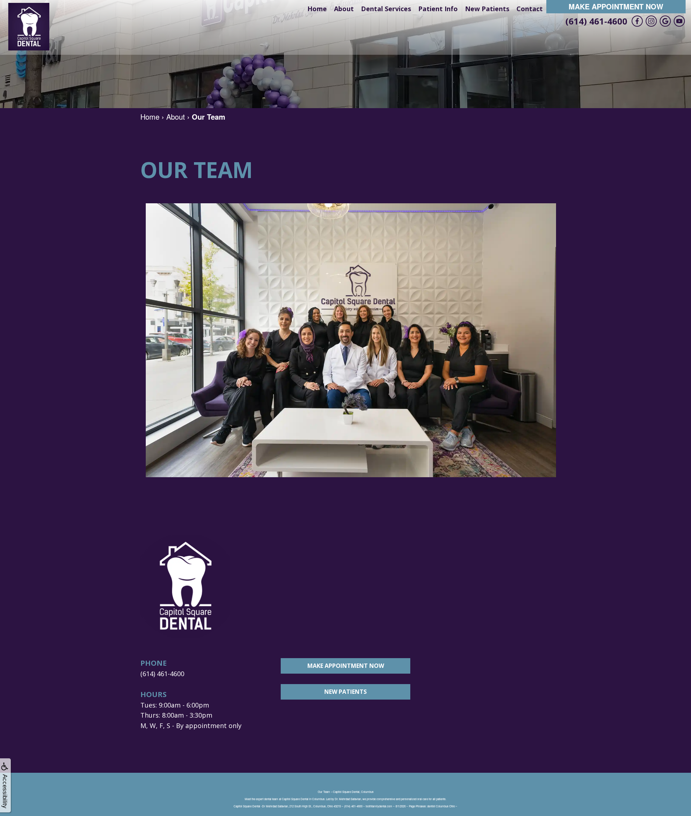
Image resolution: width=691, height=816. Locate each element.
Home (317, 8)
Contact (529, 8)
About (344, 8)
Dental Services (386, 8)
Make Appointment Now (616, 6)
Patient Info (438, 8)
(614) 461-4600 (596, 21)
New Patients (487, 8)
